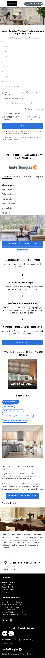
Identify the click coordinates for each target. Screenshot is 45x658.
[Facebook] (7, 620)
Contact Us (22, 342)
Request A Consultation (22, 244)
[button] (3, 3)
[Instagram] (3, 620)
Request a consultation (22, 496)
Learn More (22, 250)
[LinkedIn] (10, 620)
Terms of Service (9, 139)
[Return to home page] (14, 3)
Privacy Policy (38, 137)
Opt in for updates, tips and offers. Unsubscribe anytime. (22, 93)
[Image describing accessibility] (8, 633)
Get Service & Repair (33, 118)
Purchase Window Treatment (10, 118)
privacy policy (26, 133)
